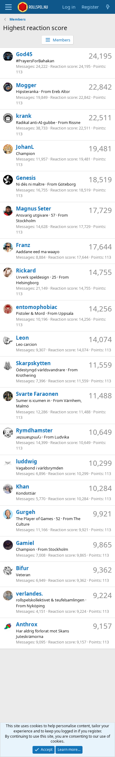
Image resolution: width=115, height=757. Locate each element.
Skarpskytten (33, 363)
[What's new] (108, 7)
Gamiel (25, 543)
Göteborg (67, 184)
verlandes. (29, 593)
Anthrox (26, 624)
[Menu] (8, 7)
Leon (22, 337)
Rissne (74, 122)
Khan (22, 486)
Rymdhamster (34, 430)
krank (24, 115)
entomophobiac (36, 307)
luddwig (26, 461)
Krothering (26, 375)
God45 (24, 54)
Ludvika (62, 437)
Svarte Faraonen (37, 393)
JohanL (25, 146)
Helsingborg (27, 282)
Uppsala (65, 313)
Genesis (26, 177)
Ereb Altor (61, 91)
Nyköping (36, 605)
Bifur (22, 568)
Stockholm (26, 220)
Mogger (26, 85)
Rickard (26, 270)
